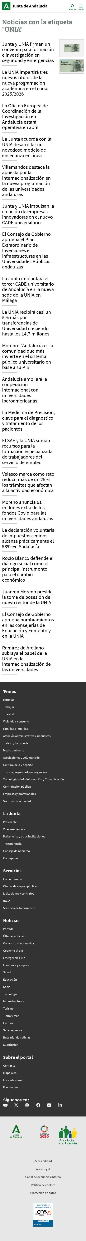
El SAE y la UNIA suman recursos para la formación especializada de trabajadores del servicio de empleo (27, 452)
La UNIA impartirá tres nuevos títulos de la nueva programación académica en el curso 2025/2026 (25, 83)
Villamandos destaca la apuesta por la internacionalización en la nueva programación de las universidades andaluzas (26, 181)
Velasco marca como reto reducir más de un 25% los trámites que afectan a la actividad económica (28, 482)
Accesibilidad (43, 1161)
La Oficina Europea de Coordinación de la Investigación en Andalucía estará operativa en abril (25, 117)
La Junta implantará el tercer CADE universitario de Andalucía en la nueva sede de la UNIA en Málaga (28, 290)
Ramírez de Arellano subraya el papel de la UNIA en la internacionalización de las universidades (26, 659)
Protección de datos (43, 1193)
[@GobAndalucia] (5, 1105)
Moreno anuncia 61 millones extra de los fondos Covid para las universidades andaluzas (27, 511)
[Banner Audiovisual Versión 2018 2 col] (72, 47)
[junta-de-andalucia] (60, 1105)
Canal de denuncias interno (43, 1177)
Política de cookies (43, 1185)
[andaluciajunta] (16, 1105)
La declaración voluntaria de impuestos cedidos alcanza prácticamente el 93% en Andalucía (28, 538)
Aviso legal (43, 1169)
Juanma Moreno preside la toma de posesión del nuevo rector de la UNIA (27, 597)
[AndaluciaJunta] (38, 1105)
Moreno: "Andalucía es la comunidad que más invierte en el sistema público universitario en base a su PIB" (27, 357)
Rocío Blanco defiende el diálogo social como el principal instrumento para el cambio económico (27, 569)
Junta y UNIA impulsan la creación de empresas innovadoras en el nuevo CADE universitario (28, 214)
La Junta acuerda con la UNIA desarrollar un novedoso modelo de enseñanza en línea (26, 147)
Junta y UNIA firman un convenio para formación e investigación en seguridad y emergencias (28, 52)
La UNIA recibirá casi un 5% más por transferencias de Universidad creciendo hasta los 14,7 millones (26, 323)
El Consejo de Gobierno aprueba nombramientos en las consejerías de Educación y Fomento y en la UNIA (28, 625)
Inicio (30, 6)
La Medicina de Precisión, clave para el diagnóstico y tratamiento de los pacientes (28, 421)
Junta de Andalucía (6, 6)
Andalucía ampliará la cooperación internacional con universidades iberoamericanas (24, 390)
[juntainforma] (49, 1105)
